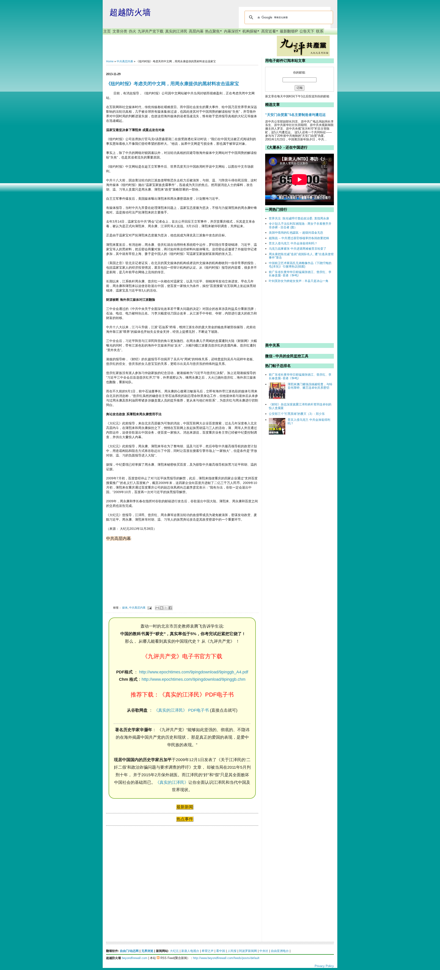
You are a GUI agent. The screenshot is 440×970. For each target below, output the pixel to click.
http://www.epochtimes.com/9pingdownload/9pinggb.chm (193, 679)
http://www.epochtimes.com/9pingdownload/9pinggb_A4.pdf (193, 672)
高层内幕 (196, 31)
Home (110, 61)
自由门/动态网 (129, 951)
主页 (107, 31)
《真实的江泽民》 (171, 782)
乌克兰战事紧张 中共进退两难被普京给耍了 (297, 248)
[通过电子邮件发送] (157, 608)
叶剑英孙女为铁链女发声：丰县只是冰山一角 (298, 281)
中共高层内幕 (125, 61)
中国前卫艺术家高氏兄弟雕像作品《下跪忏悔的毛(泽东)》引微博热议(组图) (300, 264)
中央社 (263, 951)
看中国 (220, 951)
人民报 (232, 951)
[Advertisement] (140, 873)
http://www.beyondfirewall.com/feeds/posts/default (226, 958)
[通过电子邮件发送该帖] (149, 607)
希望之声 (208, 951)
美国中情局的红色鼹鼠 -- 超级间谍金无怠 (296, 232)
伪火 (132, 31)
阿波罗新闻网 (248, 951)
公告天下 (307, 31)
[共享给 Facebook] (170, 608)
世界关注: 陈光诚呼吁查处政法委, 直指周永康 (299, 218)
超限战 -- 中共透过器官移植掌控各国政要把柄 (299, 238)
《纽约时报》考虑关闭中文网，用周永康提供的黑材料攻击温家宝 (172, 83)
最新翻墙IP (289, 31)
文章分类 (120, 31)
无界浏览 (147, 951)
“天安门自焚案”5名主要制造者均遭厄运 (295, 115)
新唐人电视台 (190, 951)
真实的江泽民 (176, 31)
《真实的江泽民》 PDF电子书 (181, 710)
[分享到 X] (166, 608)
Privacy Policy (324, 966)
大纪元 (174, 951)
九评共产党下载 (150, 31)
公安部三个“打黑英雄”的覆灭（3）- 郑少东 (297, 413)
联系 (319, 31)
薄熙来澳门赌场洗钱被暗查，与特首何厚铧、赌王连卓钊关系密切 (310, 386)
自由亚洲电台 (280, 951)
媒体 (125, 607)
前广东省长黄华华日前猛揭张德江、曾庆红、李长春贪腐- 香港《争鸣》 (300, 273)
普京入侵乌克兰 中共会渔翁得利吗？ (293, 243)
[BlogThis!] (161, 608)
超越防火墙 (130, 12)
